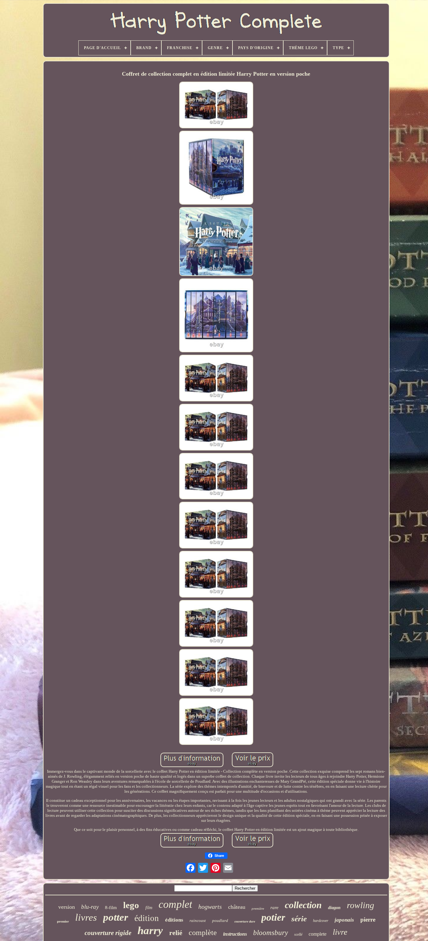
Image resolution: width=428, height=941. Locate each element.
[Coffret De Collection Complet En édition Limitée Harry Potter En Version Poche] (216, 105)
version (66, 907)
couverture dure (244, 921)
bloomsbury (270, 933)
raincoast (198, 920)
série (299, 918)
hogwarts (210, 906)
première (258, 908)
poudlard (220, 920)
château (236, 907)
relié (175, 933)
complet (175, 904)
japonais (344, 920)
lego (131, 905)
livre (340, 932)
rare (274, 907)
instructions (235, 934)
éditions (174, 920)
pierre (367, 919)
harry (150, 930)
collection (303, 905)
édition (146, 918)
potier (273, 917)
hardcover (320, 920)
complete (317, 934)
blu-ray (90, 906)
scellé (298, 934)
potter (115, 917)
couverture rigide (108, 933)
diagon (334, 907)
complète (203, 932)
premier (63, 921)
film (148, 907)
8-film (111, 907)
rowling (360, 905)
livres (86, 917)
